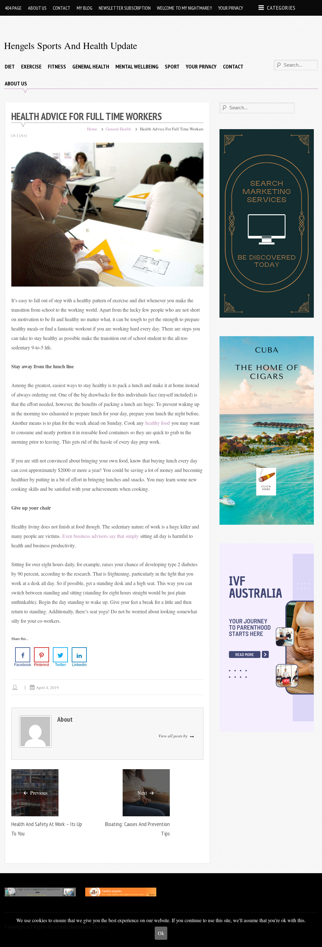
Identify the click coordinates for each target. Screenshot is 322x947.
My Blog (84, 8)
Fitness (57, 66)
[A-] (14, 135)
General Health (90, 66)
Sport (172, 66)
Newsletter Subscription (125, 8)
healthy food (157, 422)
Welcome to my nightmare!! (184, 8)
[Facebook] (22, 654)
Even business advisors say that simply (100, 536)
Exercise (31, 66)
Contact (61, 8)
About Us (37, 8)
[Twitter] (60, 654)
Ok (161, 933)
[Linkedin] (79, 654)
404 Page (13, 8)
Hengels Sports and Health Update (70, 45)
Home (92, 129)
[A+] (23, 135)
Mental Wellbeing (136, 66)
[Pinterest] (41, 654)
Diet (10, 66)
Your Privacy (230, 8)
